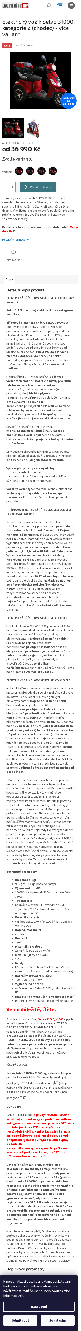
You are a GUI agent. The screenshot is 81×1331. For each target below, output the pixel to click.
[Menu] (71, 5)
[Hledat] (48, 5)
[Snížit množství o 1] (17, 189)
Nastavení (39, 1306)
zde (20, 1295)
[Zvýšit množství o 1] (17, 184)
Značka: (25, 45)
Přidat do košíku (41, 187)
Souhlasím (57, 1320)
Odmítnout (20, 1320)
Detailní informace (13, 240)
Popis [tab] (9, 279)
